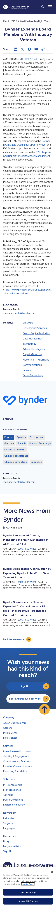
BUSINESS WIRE (30, 59)
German (9, 443)
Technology (29, 343)
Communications (32, 364)
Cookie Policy (28, 884)
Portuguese (37, 437)
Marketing (28, 359)
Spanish (21, 437)
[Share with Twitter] (22, 49)
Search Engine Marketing (36, 333)
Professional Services (35, 328)
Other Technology (33, 375)
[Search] (42, 6)
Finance (27, 370)
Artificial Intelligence (34, 349)
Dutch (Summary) (14, 449)
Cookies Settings (28, 892)
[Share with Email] (36, 49)
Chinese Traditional (16, 455)
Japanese (36, 462)
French (22, 443)
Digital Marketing (32, 354)
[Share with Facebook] (29, 49)
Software (28, 322)
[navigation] (50, 7)
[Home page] (16, 7)
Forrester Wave (37, 144)
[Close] (52, 872)
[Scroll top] (44, 709)
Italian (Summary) (40, 443)
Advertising (43, 359)
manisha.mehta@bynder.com (19, 313)
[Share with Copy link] (42, 49)
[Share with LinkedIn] (15, 49)
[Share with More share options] (49, 49)
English (8, 437)
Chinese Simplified (15, 462)
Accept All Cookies (28, 901)
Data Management (33, 338)
